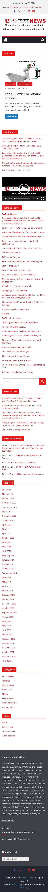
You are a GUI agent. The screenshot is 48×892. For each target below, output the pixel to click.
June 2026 (6, 489)
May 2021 (6, 529)
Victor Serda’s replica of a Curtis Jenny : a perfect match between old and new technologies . (23, 448)
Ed (26, 89)
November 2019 (9, 564)
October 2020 (8, 538)
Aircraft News (8, 676)
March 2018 (7, 634)
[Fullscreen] (42, 198)
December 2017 (9, 647)
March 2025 (7, 494)
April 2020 (6, 551)
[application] (24, 189)
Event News (7, 689)
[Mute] (38, 198)
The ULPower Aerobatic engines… (23, 96)
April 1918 (6, 661)
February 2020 (8, 555)
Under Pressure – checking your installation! (22, 331)
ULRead (5, 313)
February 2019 (8, 595)
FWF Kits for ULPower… (12, 318)
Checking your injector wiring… (16, 356)
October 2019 (8, 568)
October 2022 (8, 520)
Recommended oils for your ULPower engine (22, 261)
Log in (4, 722)
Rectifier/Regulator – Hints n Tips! (17, 270)
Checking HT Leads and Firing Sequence (20, 322)
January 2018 (8, 643)
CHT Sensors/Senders (11, 252)
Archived (6, 681)
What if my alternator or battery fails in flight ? (22, 236)
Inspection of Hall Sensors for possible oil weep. (23, 232)
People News (8, 698)
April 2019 (6, 586)
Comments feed (9, 731)
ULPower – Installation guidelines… (17, 372)
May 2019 (6, 582)
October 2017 (8, 652)
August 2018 (7, 617)
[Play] (5, 198)
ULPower (6, 828)
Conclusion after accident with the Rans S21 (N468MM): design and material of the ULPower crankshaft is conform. (23, 156)
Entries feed (7, 727)
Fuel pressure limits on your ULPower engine (22, 228)
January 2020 (8, 560)
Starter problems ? (10, 266)
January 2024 (8, 498)
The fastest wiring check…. (14, 327)
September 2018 (9, 612)
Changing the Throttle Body (14, 290)
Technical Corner (25, 84)
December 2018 (9, 603)
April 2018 (6, 630)
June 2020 (6, 542)
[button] (24, 189)
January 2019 (8, 599)
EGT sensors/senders (11, 257)
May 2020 (6, 546)
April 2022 (6, 524)
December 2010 (9, 656)
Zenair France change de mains (16, 170)
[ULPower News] (5, 40)
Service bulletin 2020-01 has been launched (21, 248)
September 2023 (9, 507)
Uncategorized (8, 707)
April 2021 (6, 533)
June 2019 (6, 577)
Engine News (10, 84)
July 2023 (6, 511)
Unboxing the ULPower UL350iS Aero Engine (21, 335)
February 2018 (8, 639)
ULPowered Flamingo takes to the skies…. (26, 474)
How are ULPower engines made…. (17, 347)
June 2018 (6, 621)
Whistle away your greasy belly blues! (19, 274)
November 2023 (9, 502)
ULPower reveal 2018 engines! (15, 309)
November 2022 (9, 516)
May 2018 (6, 625)
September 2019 (9, 573)
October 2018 (8, 608)
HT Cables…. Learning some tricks (17, 286)
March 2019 (7, 590)
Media (5, 694)
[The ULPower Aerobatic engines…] (24, 71)
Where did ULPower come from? (16, 360)
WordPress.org (8, 735)
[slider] (21, 198)
